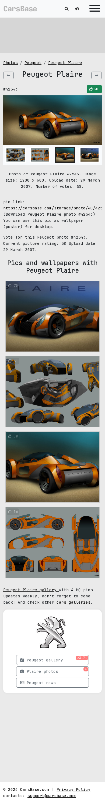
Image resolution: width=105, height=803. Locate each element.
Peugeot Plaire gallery (31, 589)
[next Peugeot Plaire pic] (96, 75)
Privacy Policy (73, 789)
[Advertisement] (52, 35)
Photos (10, 62)
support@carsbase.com (51, 795)
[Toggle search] (66, 9)
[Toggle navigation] (93, 8)
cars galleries (73, 602)
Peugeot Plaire (65, 62)
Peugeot (32, 62)
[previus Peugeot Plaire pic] (8, 75)
